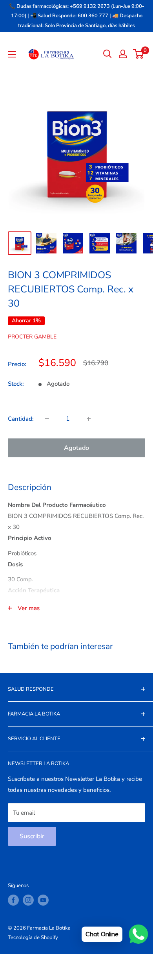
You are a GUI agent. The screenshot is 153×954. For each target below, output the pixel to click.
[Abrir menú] (12, 54)
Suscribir (32, 836)
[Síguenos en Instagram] (28, 900)
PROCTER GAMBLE (32, 336)
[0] (139, 54)
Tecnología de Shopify (33, 937)
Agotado (76, 448)
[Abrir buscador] (107, 54)
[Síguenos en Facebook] (13, 900)
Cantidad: (21, 419)
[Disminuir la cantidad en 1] (47, 418)
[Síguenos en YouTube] (43, 900)
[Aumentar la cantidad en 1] (88, 418)
